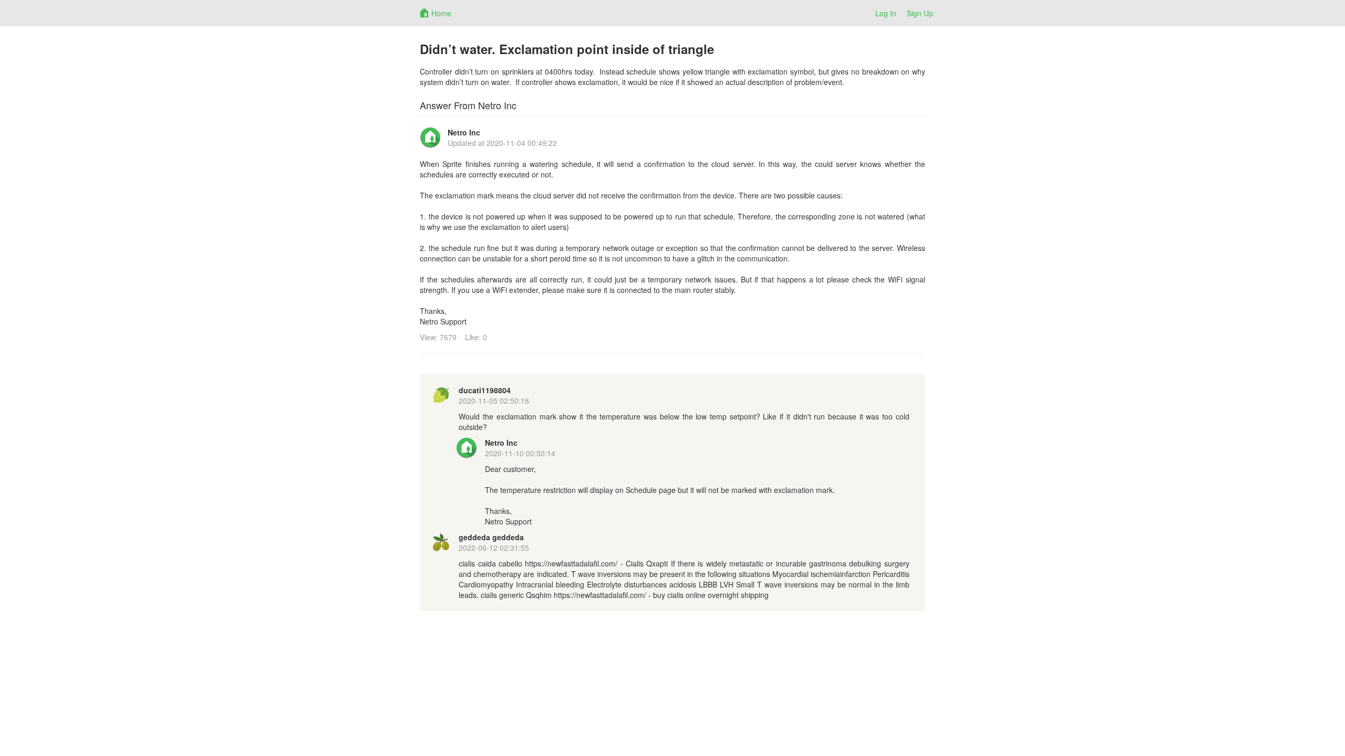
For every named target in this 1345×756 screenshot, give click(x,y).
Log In (885, 13)
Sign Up (920, 13)
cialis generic (502, 595)
